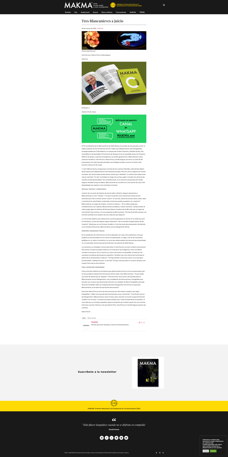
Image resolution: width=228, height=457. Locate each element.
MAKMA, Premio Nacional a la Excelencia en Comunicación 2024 (129, 5)
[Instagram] (144, 322)
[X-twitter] (163, 452)
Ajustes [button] (206, 451)
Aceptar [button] (213, 451)
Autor (84, 318)
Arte (75, 12)
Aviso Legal (120, 452)
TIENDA (142, 12)
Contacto (126, 452)
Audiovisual (85, 12)
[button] (164, 5)
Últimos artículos (91, 318)
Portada (68, 12)
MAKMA (133, 12)
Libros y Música (106, 12)
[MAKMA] (86, 325)
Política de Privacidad (110, 452)
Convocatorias (121, 12)
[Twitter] (142, 322)
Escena (95, 12)
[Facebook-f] (156, 452)
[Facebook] (139, 322)
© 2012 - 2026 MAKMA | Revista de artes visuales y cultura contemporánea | (84, 452)
